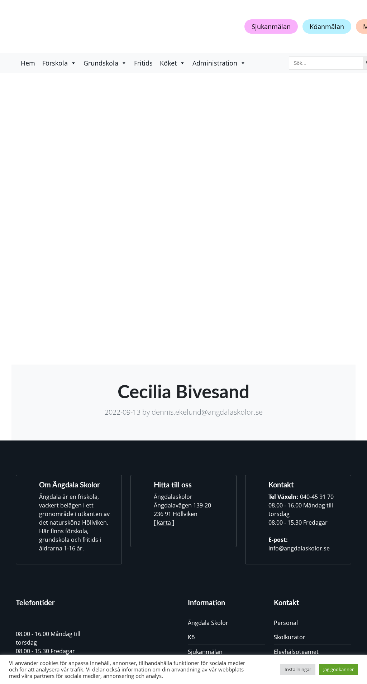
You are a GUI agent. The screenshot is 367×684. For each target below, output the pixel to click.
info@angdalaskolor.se (299, 548)
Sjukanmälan (271, 26)
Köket (168, 63)
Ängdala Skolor (208, 623)
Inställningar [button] (298, 669)
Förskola (55, 63)
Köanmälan (327, 26)
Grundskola (101, 63)
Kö (191, 637)
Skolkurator (289, 637)
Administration (214, 63)
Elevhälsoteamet (296, 652)
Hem (28, 63)
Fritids (143, 63)
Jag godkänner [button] (338, 669)
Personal (286, 623)
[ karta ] (164, 522)
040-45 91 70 (317, 497)
